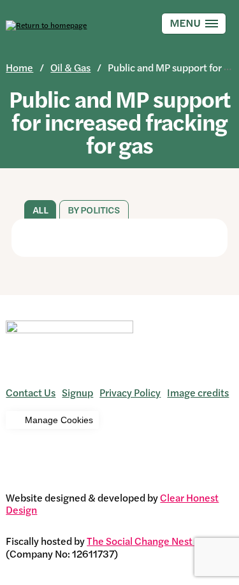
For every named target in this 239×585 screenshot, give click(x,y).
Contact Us (30, 392)
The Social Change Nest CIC (149, 540)
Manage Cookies (59, 420)
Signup (77, 392)
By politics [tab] (94, 210)
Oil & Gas (70, 67)
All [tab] (40, 210)
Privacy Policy (130, 392)
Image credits (198, 392)
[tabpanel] (119, 238)
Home (19, 67)
